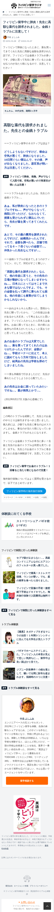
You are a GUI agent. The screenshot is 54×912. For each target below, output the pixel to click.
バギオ (20, 497)
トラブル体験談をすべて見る (23, 688)
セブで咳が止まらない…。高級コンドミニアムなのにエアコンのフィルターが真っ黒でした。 (33, 562)
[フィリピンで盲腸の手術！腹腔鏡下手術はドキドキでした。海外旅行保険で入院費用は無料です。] (9, 594)
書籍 (46, 845)
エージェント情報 (21, 886)
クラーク (9, 497)
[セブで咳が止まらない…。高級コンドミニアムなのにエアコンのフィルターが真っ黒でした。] (9, 562)
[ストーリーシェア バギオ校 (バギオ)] (9, 525)
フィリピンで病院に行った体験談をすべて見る (29, 612)
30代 (29, 497)
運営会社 (9, 886)
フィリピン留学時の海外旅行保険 (24, 491)
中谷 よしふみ (13, 37)
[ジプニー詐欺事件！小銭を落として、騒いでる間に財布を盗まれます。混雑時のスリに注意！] (9, 674)
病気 (45, 497)
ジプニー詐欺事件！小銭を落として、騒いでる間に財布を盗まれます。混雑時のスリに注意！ (33, 673)
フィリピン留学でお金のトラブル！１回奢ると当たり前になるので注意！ (30, 468)
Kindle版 (5, 848)
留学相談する (27, 780)
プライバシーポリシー (39, 886)
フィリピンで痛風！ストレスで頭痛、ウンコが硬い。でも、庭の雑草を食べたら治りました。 (33, 577)
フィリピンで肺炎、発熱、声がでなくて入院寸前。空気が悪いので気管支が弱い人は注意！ (30, 180)
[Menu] (49, 5)
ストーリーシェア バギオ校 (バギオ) (33, 523)
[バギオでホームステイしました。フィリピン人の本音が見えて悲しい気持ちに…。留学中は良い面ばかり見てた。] (9, 657)
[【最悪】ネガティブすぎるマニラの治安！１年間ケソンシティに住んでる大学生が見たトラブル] (9, 638)
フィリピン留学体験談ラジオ (27, 5)
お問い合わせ (28, 902)
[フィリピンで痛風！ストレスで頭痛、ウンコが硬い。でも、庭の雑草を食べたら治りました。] (9, 577)
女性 (37, 497)
